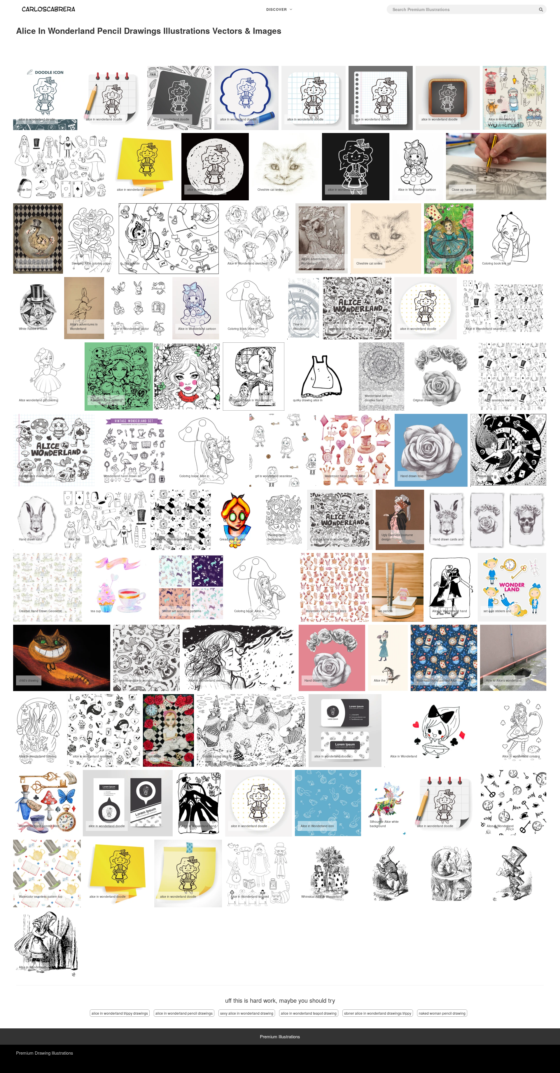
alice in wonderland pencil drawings (184, 1013)
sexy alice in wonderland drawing (246, 1013)
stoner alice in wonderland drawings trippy (377, 1013)
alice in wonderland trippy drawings (120, 1013)
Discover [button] (277, 9)
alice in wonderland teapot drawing (309, 1013)
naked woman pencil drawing (442, 1013)
